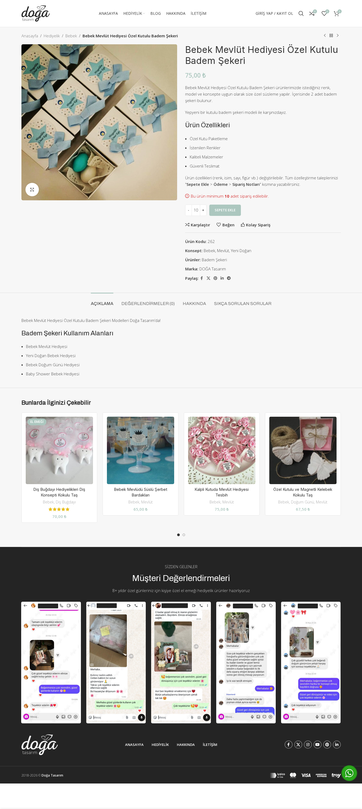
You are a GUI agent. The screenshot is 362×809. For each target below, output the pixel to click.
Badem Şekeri (214, 259)
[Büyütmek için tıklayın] (32, 189)
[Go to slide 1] (178, 535)
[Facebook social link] (202, 278)
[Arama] (301, 13)
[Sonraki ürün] (337, 35)
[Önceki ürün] (325, 35)
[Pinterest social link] (215, 278)
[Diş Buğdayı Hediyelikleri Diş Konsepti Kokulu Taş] (59, 450)
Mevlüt (223, 250)
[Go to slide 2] (183, 535)
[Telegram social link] (228, 278)
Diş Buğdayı (66, 502)
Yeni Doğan (241, 250)
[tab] (102, 301)
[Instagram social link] (308, 745)
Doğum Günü (302, 502)
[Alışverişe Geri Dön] (331, 35)
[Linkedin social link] (222, 278)
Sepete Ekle (225, 210)
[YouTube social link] (318, 745)
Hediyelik (52, 35)
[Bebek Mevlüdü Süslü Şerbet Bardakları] (140, 450)
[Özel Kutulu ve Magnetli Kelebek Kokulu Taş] (303, 450)
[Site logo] (35, 13)
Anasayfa (29, 35)
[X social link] (208, 278)
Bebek (71, 35)
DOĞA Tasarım (212, 268)
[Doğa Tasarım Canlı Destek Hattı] (349, 773)
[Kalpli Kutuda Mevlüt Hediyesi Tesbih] (221, 450)
